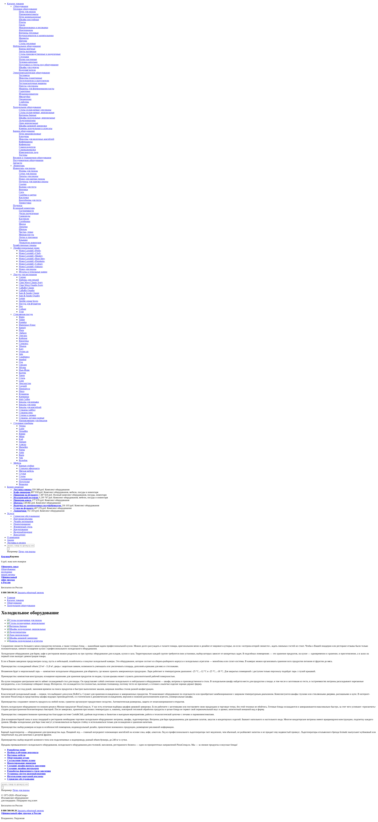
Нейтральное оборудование (27, 46)
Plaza (21, 330)
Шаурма (23, 41)
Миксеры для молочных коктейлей (36, 139)
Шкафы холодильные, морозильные (37, 118)
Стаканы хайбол (27, 410)
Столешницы (25, 479)
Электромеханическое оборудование (31, 72)
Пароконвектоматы (28, 14)
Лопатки (23, 226)
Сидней (23, 386)
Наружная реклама (22, 519)
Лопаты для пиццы (28, 176)
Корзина (5, 556)
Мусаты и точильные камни (33, 272)
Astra (21, 452)
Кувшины (24, 394)
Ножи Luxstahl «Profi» (30, 250)
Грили (22, 25)
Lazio (21, 428)
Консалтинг (19, 534)
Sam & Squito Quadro (29, 295)
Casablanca (24, 357)
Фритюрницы (26, 30)
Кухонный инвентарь (24, 208)
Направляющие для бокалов (33, 420)
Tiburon (22, 346)
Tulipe (22, 319)
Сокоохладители (27, 147)
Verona (22, 426)
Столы (22, 476)
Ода (21, 362)
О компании (13, 537)
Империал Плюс (27, 325)
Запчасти (17, 163)
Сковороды (24, 216)
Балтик (22, 372)
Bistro (22, 317)
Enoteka (23, 322)
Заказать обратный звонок (30, 592)
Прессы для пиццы (28, 86)
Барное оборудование (24, 131)
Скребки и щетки (27, 195)
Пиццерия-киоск (22, 500)
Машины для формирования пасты (36, 88)
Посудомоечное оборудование (28, 160)
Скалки (22, 184)
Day (21, 306)
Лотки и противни (28, 237)
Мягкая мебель (26, 471)
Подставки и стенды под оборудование (38, 64)
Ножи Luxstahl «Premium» (32, 261)
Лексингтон (25, 383)
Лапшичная (20, 511)
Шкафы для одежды (29, 67)
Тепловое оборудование (25, 9)
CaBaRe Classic (26, 287)
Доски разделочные (29, 213)
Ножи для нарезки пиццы (32, 179)
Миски (22, 224)
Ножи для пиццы (27, 269)
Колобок (23, 460)
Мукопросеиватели (28, 94)
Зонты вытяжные (27, 51)
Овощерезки (25, 99)
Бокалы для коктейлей (30, 407)
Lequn (22, 298)
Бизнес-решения (15, 487)
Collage (22, 309)
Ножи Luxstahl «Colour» (31, 264)
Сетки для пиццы (28, 173)
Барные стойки (26, 465)
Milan (21, 436)
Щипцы (23, 229)
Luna (21, 380)
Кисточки (24, 197)
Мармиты (24, 38)
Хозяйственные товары (24, 245)
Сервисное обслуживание (26, 516)
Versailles (23, 431)
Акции (10, 540)
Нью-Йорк (24, 370)
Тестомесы (24, 75)
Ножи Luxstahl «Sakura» (31, 266)
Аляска (22, 444)
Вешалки (23, 484)
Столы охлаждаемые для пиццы (35, 110)
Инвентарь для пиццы (24, 168)
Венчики (23, 189)
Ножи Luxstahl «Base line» (32, 258)
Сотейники (24, 221)
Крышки (23, 240)
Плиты (22, 22)
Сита (21, 192)
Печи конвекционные (30, 17)
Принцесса (24, 388)
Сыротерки (24, 91)
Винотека (24, 341)
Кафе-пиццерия (22, 492)
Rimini (22, 434)
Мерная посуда (26, 234)
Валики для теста (27, 187)
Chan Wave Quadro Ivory (31, 285)
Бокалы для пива (27, 404)
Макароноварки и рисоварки (33, 27)
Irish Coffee (24, 399)
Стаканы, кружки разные (31, 418)
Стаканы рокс (26, 412)
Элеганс (23, 335)
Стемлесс (23, 343)
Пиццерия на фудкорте (26, 495)
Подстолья (24, 481)
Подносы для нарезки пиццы (33, 181)
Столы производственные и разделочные (40, 54)
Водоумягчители (27, 70)
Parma (22, 449)
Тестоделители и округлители (34, 80)
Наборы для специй (29, 280)
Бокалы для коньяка (29, 402)
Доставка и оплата (16, 542)
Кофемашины (26, 141)
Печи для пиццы (27, 11)
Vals (21, 457)
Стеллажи (24, 56)
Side (21, 354)
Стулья (22, 473)
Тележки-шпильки (28, 62)
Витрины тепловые (29, 33)
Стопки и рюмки (27, 415)
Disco (21, 391)
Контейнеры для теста (30, 200)
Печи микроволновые (30, 133)
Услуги (10, 513)
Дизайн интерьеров (23, 521)
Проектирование (22, 524)
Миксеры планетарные (30, 78)
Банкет (22, 327)
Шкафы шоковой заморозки (33, 126)
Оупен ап (23, 351)
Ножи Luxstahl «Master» (31, 256)
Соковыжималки (27, 149)
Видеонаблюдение (22, 532)
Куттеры (23, 104)
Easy (21, 349)
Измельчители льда (28, 152)
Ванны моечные (27, 49)
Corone (22, 277)
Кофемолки (24, 144)
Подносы (17, 205)
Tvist (21, 311)
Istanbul (22, 359)
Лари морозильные (28, 123)
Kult (21, 439)
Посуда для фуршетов (30, 303)
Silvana (22, 367)
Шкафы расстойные (29, 19)
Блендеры (24, 136)
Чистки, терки (26, 232)
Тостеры (23, 155)
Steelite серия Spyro (28, 301)
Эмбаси (23, 333)
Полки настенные (28, 59)
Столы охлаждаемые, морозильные (36, 112)
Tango (22, 375)
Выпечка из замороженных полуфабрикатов (37, 505)
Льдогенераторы (27, 120)
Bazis (21, 455)
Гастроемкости (26, 210)
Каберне (23, 338)
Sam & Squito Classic (29, 293)
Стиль (22, 378)
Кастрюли (24, 218)
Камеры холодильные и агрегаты (35, 128)
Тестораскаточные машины (33, 83)
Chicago (23, 364)
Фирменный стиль (22, 526)
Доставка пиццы (22, 489)
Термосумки (25, 203)
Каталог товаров (15, 3)
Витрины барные (27, 115)
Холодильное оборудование (27, 107)
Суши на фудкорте (23, 508)
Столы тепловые (27, 43)
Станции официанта (29, 468)
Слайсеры (24, 102)
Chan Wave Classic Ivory (31, 282)
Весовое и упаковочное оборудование (32, 157)
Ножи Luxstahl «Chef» (30, 253)
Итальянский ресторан (26, 497)
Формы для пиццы (28, 171)
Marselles (23, 447)
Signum (22, 442)
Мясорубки (24, 96)
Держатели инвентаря (30, 242)
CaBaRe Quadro (27, 290)
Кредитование (20, 529)
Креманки (24, 396)
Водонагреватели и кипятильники (36, 35)
